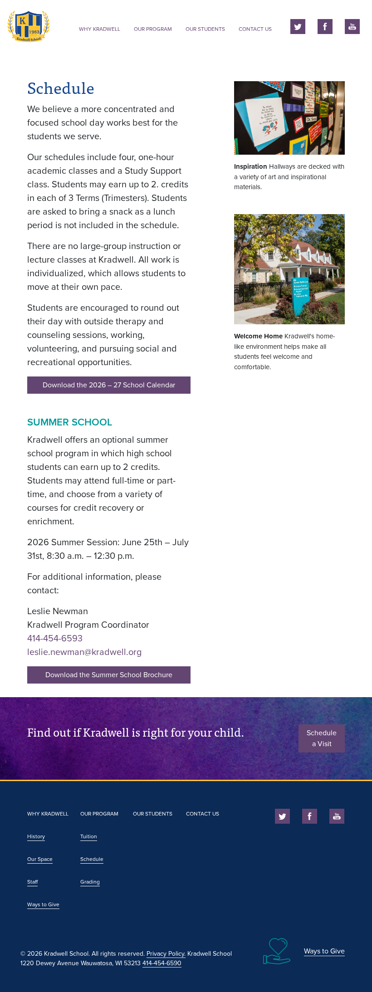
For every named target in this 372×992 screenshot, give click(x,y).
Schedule (91, 859)
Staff (32, 882)
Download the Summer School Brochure (108, 674)
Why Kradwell (99, 29)
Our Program (153, 29)
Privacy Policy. (166, 954)
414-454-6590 (161, 963)
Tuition (88, 836)
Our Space (40, 859)
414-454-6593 (55, 638)
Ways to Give (43, 904)
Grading (90, 882)
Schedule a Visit (322, 738)
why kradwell (48, 814)
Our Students (205, 29)
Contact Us (255, 29)
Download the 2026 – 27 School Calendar (109, 385)
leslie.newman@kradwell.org (84, 652)
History (36, 836)
